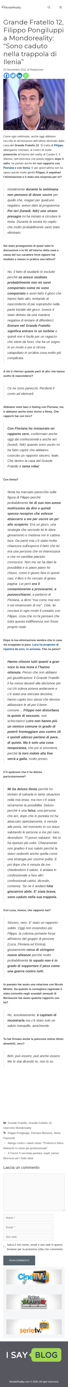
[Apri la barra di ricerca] (49, 7)
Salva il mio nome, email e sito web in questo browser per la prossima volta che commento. (35, 1247)
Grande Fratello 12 (40, 1123)
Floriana (8, 167)
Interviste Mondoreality (17, 1127)
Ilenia (26, 167)
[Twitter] (13, 76)
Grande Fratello (17, 1123)
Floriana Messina (41, 1133)
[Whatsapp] (26, 76)
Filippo (58, 145)
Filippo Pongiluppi (18, 1133)
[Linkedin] (19, 76)
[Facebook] (6, 76)
